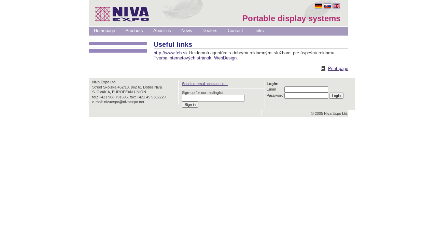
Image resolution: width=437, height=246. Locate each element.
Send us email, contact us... (205, 84)
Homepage (104, 30)
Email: (272, 89)
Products (134, 30)
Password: (275, 95)
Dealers (209, 30)
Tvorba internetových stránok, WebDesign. (196, 57)
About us (162, 30)
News (186, 30)
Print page (338, 68)
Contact (235, 30)
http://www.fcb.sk (171, 52)
